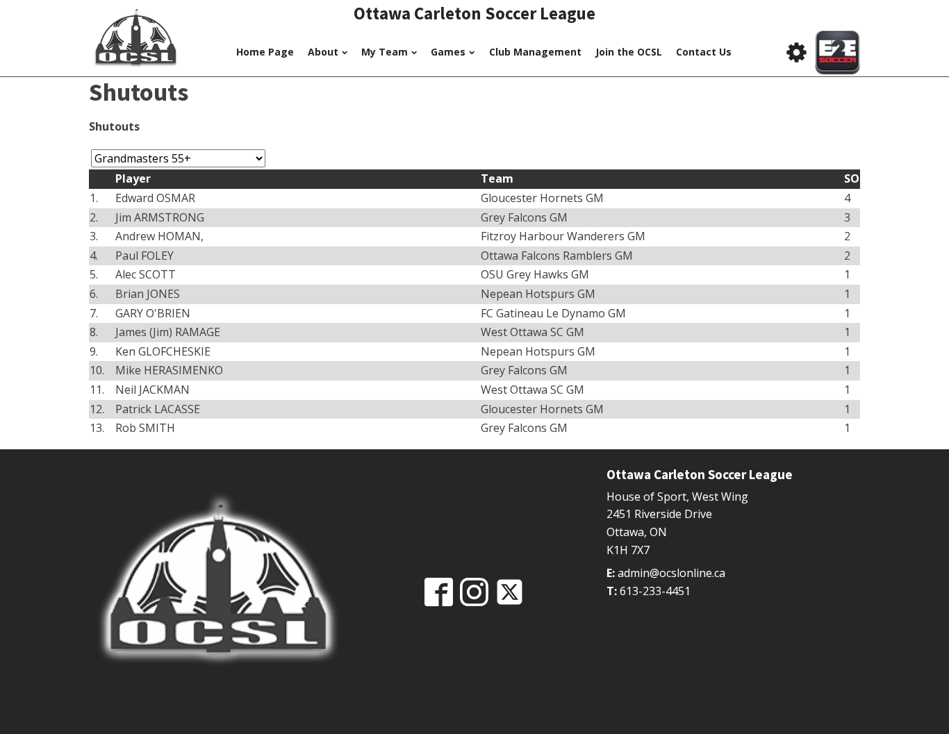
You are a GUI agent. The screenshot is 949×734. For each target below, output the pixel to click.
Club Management (535, 51)
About (323, 51)
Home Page (265, 51)
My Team (384, 51)
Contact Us (704, 51)
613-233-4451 (655, 591)
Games (448, 51)
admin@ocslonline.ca (671, 573)
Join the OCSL (628, 51)
